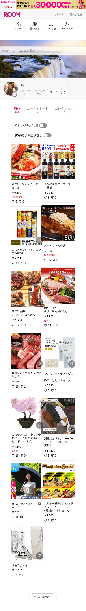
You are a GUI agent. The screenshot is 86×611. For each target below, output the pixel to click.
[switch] (43, 125)
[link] (27, 162)
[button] (11, 89)
